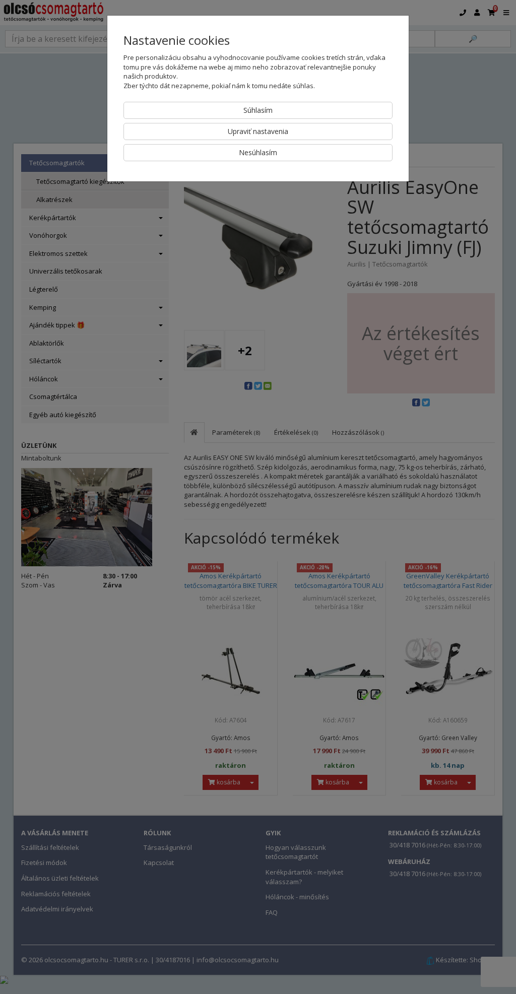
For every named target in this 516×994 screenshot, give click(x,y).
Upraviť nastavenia (258, 131)
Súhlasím (258, 110)
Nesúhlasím (258, 152)
